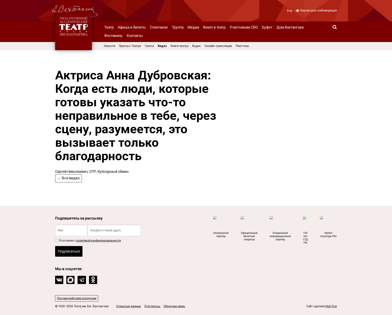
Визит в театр (214, 27)
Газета (149, 46)
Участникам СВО (244, 27)
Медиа (193, 27)
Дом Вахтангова (290, 27)
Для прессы (152, 306)
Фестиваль (113, 35)
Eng (289, 10)
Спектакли (159, 27)
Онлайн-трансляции (218, 46)
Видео (162, 46)
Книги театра (179, 46)
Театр (109, 27)
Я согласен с (89, 240)
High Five (331, 306)
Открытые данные (128, 306)
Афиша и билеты (132, 27)
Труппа (178, 27)
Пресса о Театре (130, 46)
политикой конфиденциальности (98, 240)
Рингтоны (242, 46)
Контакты (135, 35)
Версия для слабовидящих (318, 10)
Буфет (267, 27)
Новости (109, 46)
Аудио (196, 46)
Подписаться (69, 251)
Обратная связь (174, 306)
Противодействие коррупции (76, 298)
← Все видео (68, 178)
